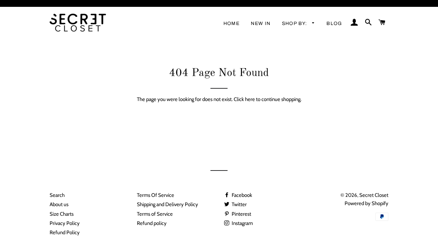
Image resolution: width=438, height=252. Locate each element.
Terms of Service (155, 214)
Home (231, 23)
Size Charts (62, 214)
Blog (334, 23)
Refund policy (152, 223)
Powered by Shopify (366, 203)
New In (260, 23)
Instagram (242, 223)
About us (59, 204)
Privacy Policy (65, 223)
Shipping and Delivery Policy (167, 204)
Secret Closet (373, 195)
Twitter (239, 204)
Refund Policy (65, 232)
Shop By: (295, 23)
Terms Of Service (155, 195)
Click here (244, 99)
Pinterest (241, 214)
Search (57, 195)
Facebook (241, 195)
